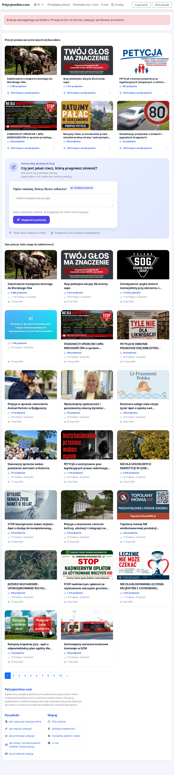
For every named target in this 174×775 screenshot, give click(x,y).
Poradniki (12, 715)
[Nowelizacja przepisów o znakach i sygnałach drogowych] (143, 126)
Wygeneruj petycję (33, 219)
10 (60, 676)
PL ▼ (40, 4)
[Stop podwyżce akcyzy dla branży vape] (87, 71)
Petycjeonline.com (16, 4)
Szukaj (119, 4)
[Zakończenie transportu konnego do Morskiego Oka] (31, 71)
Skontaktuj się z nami (85, 4)
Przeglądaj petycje (59, 4)
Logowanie (141, 4)
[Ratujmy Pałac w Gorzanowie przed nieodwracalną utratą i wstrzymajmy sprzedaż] (87, 126)
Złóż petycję (162, 4)
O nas (104, 4)
